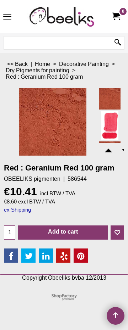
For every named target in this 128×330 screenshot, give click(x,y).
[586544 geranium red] (110, 125)
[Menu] (7, 17)
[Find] (117, 43)
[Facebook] (11, 255)
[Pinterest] (81, 255)
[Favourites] (117, 232)
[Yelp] (63, 255)
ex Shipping (17, 210)
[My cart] (116, 16)
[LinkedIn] (46, 255)
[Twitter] (28, 255)
